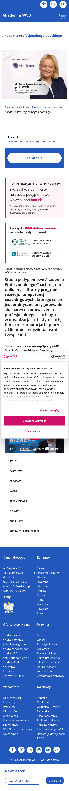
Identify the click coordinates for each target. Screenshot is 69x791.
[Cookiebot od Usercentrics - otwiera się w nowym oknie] (51, 357)
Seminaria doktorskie (16, 658)
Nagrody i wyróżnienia (16, 720)
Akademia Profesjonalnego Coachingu (28, 112)
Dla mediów (10, 711)
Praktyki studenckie (48, 720)
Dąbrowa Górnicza (48, 573)
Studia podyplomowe (45, 107)
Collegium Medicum (48, 658)
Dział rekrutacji (12, 698)
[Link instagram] (39, 750)
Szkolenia (9, 667)
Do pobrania (10, 734)
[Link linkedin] (30, 750)
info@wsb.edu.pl (20, 586)
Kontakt (42, 698)
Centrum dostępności (50, 729)
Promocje (9, 671)
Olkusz (41, 595)
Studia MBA (10, 653)
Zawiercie (42, 609)
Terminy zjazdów (47, 725)
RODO (40, 738)
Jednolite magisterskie (16, 644)
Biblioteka (43, 649)
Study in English (12, 662)
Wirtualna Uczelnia (48, 707)
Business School (46, 653)
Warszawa (43, 604)
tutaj (24, 271)
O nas (40, 635)
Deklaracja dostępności (51, 734)
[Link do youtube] (48, 750)
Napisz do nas (45, 702)
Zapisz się (35, 158)
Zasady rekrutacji (13, 676)
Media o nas (10, 716)
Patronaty (9, 707)
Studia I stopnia (12, 635)
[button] (43, 4)
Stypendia (43, 711)
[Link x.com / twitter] (21, 750)
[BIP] (7, 597)
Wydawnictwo (45, 671)
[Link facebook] (12, 750)
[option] (34, 63)
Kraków (41, 591)
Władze (41, 640)
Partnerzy (9, 702)
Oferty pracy (10, 725)
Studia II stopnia (13, 640)
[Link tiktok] (56, 750)
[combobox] (53, 4)
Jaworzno (42, 582)
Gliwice (41, 577)
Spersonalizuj (32, 431)
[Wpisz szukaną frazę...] (63, 4)
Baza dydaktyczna (47, 644)
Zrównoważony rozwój (50, 676)
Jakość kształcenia (48, 662)
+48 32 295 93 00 (17, 582)
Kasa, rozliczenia (47, 716)
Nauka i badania (46, 667)
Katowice (42, 586)
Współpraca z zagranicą (17, 729)
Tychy (40, 600)
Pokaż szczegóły (49, 410)
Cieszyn (41, 568)
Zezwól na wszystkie (34, 420)
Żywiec (41, 613)
